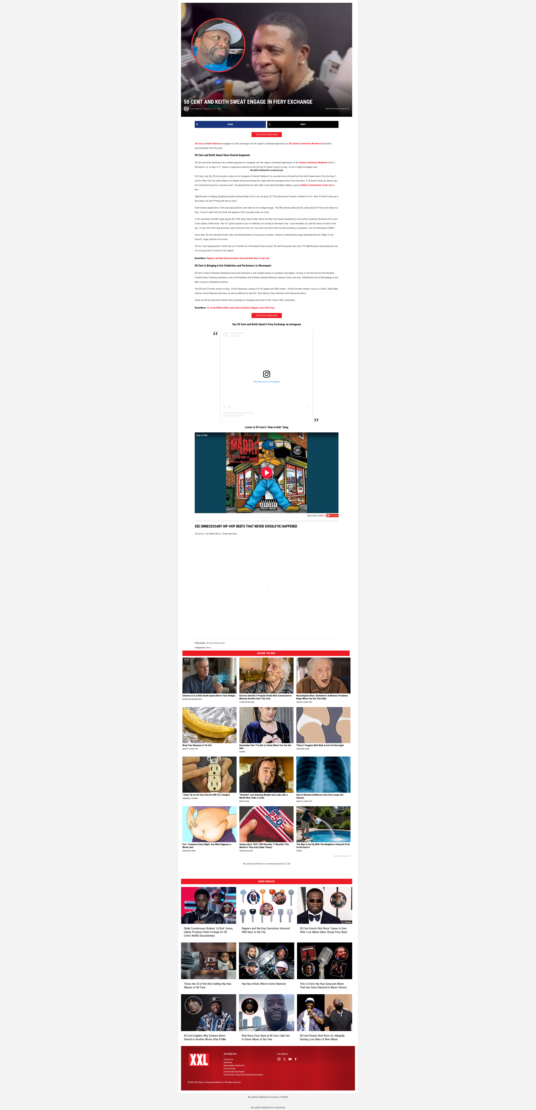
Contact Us (228, 1059)
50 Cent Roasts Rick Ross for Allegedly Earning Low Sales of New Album (322, 1037)
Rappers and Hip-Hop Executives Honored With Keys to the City (238, 258)
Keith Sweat (213, 143)
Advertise (228, 1062)
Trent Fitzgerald (195, 109)
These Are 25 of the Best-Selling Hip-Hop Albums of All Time (207, 985)
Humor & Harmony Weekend (313, 162)
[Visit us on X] (285, 1059)
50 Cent (199, 143)
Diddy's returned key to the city (316, 185)
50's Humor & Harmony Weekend (305, 143)
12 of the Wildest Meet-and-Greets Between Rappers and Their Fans (241, 307)
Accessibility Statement (234, 1065)
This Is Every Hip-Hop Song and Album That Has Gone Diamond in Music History (323, 985)
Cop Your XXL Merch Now (267, 134)
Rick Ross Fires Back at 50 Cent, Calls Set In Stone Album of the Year (265, 1037)
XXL (321, 515)
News (208, 648)
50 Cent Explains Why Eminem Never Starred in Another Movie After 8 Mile (205, 1037)
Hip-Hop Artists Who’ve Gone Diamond (264, 983)
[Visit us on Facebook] (297, 1059)
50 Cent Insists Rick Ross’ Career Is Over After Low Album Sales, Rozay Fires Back (323, 930)
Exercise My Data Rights (234, 1072)
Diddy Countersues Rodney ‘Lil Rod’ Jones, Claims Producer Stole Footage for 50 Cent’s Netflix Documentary (208, 932)
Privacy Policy (230, 1068)
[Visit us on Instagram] (280, 1059)
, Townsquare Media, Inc (213, 1082)
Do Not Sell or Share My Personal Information (243, 1075)
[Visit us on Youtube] (291, 1059)
